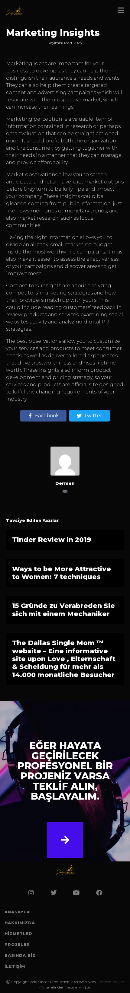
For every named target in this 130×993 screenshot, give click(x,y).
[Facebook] (99, 893)
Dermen (65, 483)
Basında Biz (20, 955)
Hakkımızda (20, 922)
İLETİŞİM (15, 966)
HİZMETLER (18, 933)
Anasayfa (17, 911)
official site (84, 384)
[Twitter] (54, 893)
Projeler (17, 944)
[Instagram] (31, 893)
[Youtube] (76, 893)
